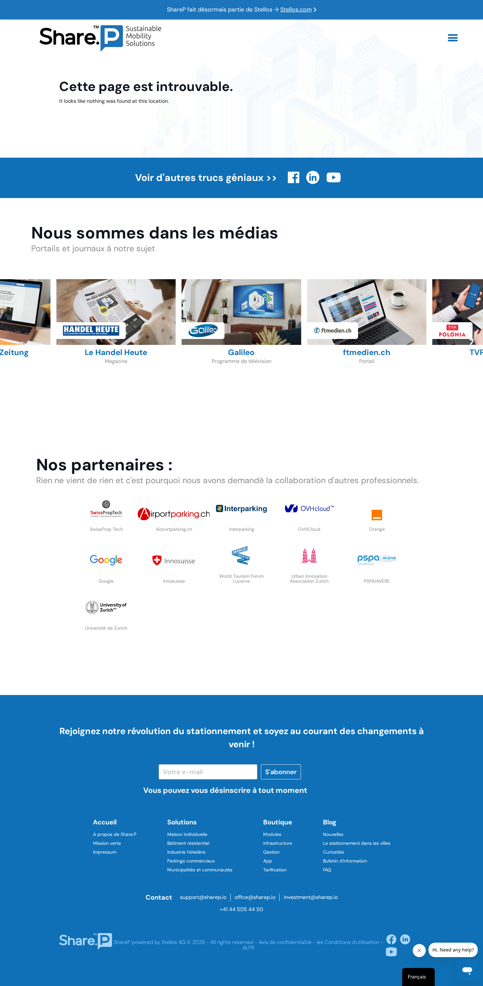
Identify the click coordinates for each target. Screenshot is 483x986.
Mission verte (107, 843)
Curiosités (333, 852)
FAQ (327, 870)
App (267, 861)
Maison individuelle (187, 834)
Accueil (105, 822)
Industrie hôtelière (186, 852)
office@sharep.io (255, 897)
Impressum (104, 852)
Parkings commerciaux (191, 861)
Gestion (271, 852)
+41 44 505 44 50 (241, 909)
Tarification (275, 870)
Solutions (182, 822)
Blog (329, 822)
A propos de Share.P (114, 834)
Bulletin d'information (345, 861)
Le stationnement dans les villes (356, 843)
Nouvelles (333, 834)
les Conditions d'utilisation (348, 942)
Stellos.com (296, 9)
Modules (272, 834)
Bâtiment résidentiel (188, 843)
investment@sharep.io (311, 897)
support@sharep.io (203, 897)
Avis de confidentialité (285, 942)
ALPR (248, 947)
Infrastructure (277, 843)
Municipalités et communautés (199, 870)
